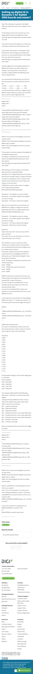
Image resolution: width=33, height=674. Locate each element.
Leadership (20, 636)
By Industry (5, 585)
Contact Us (19, 3)
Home (3, 8)
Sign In (4, 636)
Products (20, 583)
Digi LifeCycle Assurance (9, 599)
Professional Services (23, 592)
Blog (3, 622)
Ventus (4, 615)
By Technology (6, 590)
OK (16, 670)
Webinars (4, 641)
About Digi (20, 622)
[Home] (6, 3)
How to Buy (5, 632)
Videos (4, 639)
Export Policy (21, 632)
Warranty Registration (23, 613)
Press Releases (21, 646)
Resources (5, 619)
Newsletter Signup (8, 578)
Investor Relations (22, 634)
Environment (21, 629)
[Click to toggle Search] (26, 3)
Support (8, 8)
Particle (4, 610)
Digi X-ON (4, 601)
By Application (6, 588)
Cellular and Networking (20, 589)
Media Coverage (22, 641)
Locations (20, 639)
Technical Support (22, 596)
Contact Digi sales (7, 574)
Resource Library (6, 634)
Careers (19, 627)
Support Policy (21, 608)
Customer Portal (22, 599)
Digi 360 (4, 597)
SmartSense (5, 613)
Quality (19, 649)
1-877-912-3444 (6, 569)
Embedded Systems (23, 585)
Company (20, 619)
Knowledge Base (15, 8)
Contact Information (8, 566)
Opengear (4, 608)
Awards (19, 624)
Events (4, 629)
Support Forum (21, 606)
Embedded (6, 525)
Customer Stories (7, 624)
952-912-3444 (6, 571)
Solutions (4, 583)
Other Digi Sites (21, 644)
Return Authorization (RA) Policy (23, 602)
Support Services (22, 610)
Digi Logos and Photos (8, 627)
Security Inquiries (22, 569)
